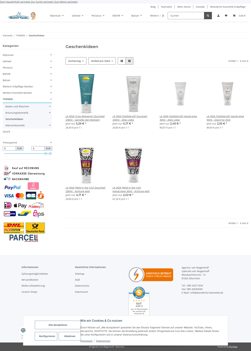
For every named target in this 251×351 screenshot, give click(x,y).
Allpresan (8, 55)
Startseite (166, 6)
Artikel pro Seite (100, 61)
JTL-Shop (233, 346)
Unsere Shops (29, 291)
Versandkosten (30, 279)
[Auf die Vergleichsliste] (92, 78)
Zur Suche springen (42, 1)
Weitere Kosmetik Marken (17, 92)
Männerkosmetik (15, 125)
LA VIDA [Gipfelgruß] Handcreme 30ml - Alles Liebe (178, 118)
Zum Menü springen (66, 1)
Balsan (6, 80)
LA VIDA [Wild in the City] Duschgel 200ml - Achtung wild (85, 189)
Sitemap (79, 273)
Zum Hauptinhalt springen (15, 1)
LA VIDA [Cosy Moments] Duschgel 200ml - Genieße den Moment (85, 118)
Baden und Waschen (17, 106)
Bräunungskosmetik (16, 112)
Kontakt (200, 6)
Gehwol (7, 61)
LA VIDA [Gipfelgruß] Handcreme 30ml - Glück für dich (225, 118)
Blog (153, 6)
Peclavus (8, 67)
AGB (77, 279)
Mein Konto (184, 6)
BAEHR (6, 73)
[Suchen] (208, 15)
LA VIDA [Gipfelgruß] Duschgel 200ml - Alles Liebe (130, 118)
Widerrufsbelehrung (33, 285)
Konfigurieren (47, 336)
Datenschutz (103, 340)
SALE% (6, 131)
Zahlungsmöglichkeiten (35, 273)
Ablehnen (69, 336)
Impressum (86, 340)
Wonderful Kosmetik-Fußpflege (228, 6)
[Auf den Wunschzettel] (101, 78)
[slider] (46, 154)
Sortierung (74, 61)
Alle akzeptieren (57, 324)
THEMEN (8, 99)
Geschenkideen (14, 119)
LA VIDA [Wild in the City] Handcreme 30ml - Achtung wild (131, 189)
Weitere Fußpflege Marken (18, 86)
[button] (218, 15)
